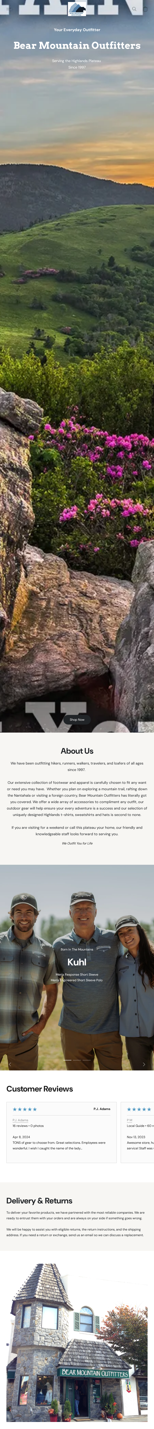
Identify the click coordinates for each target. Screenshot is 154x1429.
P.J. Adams (20, 1120)
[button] (77, 9)
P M (129, 1120)
